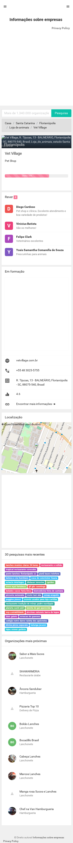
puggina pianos (13, 599)
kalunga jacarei (38, 625)
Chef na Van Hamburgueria (36, 809)
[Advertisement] (36, 69)
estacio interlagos (15, 582)
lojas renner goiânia (16, 629)
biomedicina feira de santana (48, 591)
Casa (8, 123)
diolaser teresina (35, 582)
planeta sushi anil (15, 608)
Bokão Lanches (29, 724)
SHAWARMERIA (29, 671)
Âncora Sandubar (30, 689)
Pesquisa (61, 113)
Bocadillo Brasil (29, 740)
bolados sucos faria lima (18, 591)
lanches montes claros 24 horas (22, 565)
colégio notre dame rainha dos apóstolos (26, 620)
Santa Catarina (25, 123)
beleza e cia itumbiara (17, 578)
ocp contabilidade (15, 612)
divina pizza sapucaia (17, 625)
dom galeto (11, 616)
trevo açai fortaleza (16, 586)
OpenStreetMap (14, 424)
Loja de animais (19, 127)
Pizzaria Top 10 (29, 706)
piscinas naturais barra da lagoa (43, 612)
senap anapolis (51, 595)
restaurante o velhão (51, 565)
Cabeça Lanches (29, 756)
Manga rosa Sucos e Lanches (37, 791)
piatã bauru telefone (49, 573)
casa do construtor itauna (44, 578)
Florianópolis (47, 123)
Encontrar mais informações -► (36, 404)
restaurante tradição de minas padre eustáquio (29, 603)
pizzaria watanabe (15, 595)
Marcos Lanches (29, 774)
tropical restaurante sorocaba (21, 569)
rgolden (50, 582)
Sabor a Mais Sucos (31, 654)
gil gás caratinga (37, 586)
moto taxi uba (34, 595)
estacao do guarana (30, 616)
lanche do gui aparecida (38, 608)
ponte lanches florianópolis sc (21, 573)
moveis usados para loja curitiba (40, 599)
